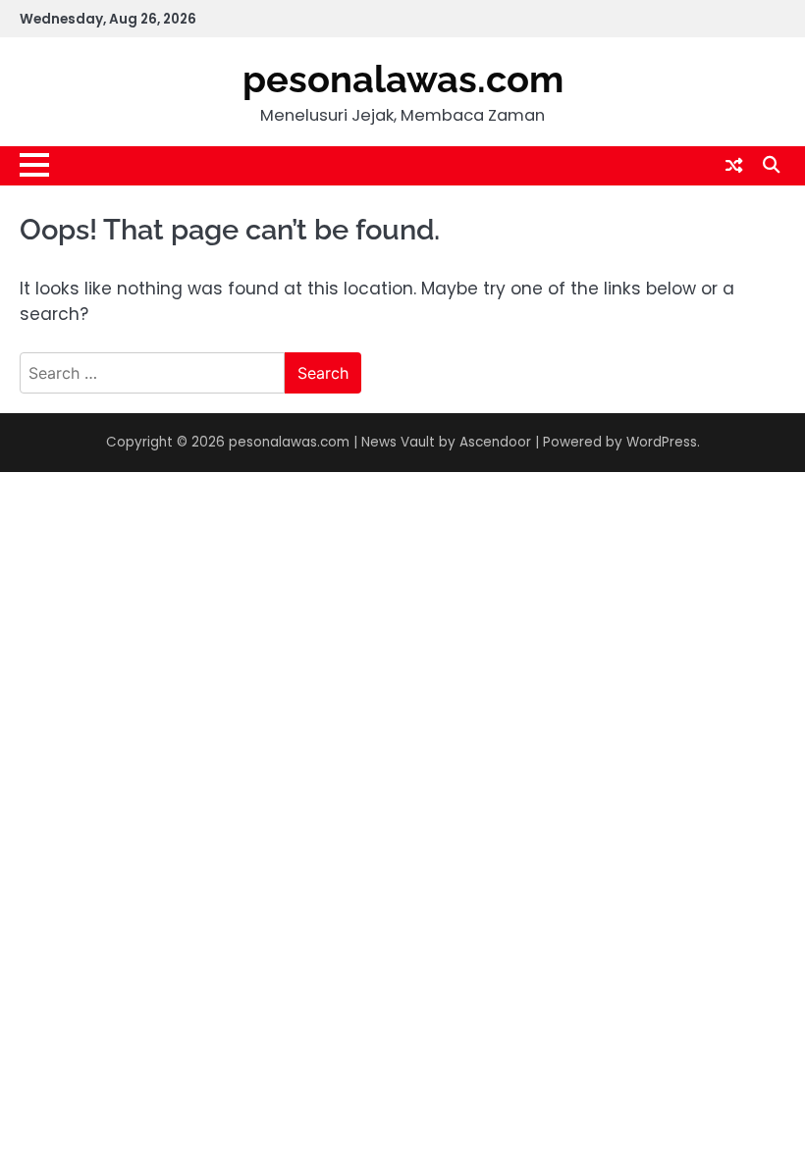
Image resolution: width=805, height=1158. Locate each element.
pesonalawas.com (403, 79)
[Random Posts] (733, 166)
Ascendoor (495, 442)
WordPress (661, 442)
